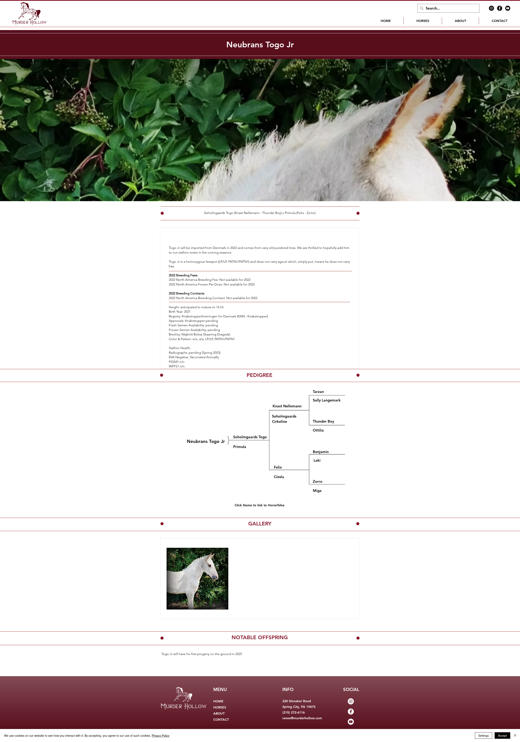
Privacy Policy (160, 735)
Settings (483, 735)
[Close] (515, 735)
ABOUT (219, 713)
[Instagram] (491, 8)
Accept (502, 735)
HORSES (219, 707)
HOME (218, 701)
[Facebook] (499, 8)
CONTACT (221, 719)
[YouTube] (507, 8)
